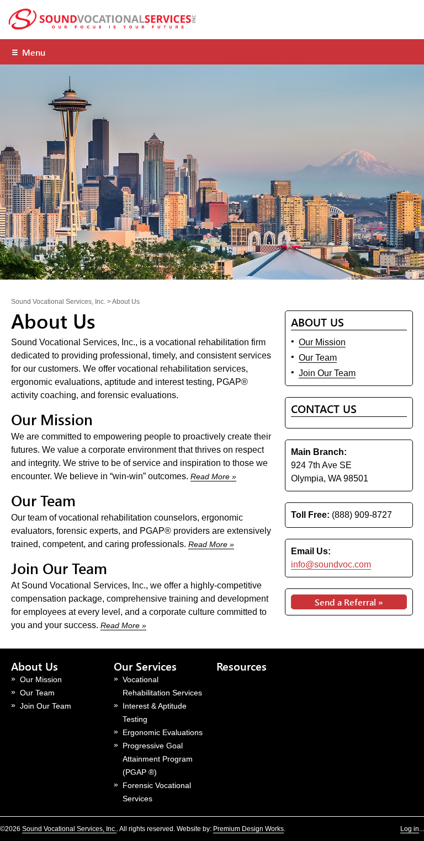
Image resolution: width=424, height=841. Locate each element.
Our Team (43, 500)
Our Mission (52, 419)
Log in (409, 829)
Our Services (145, 665)
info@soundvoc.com (331, 564)
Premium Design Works (248, 829)
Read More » (213, 476)
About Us (34, 665)
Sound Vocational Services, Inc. (69, 829)
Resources (241, 665)
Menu (28, 51)
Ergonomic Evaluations (163, 732)
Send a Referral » (349, 602)
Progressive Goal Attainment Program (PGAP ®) (158, 758)
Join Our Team (59, 568)
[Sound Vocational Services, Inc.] (105, 27)
